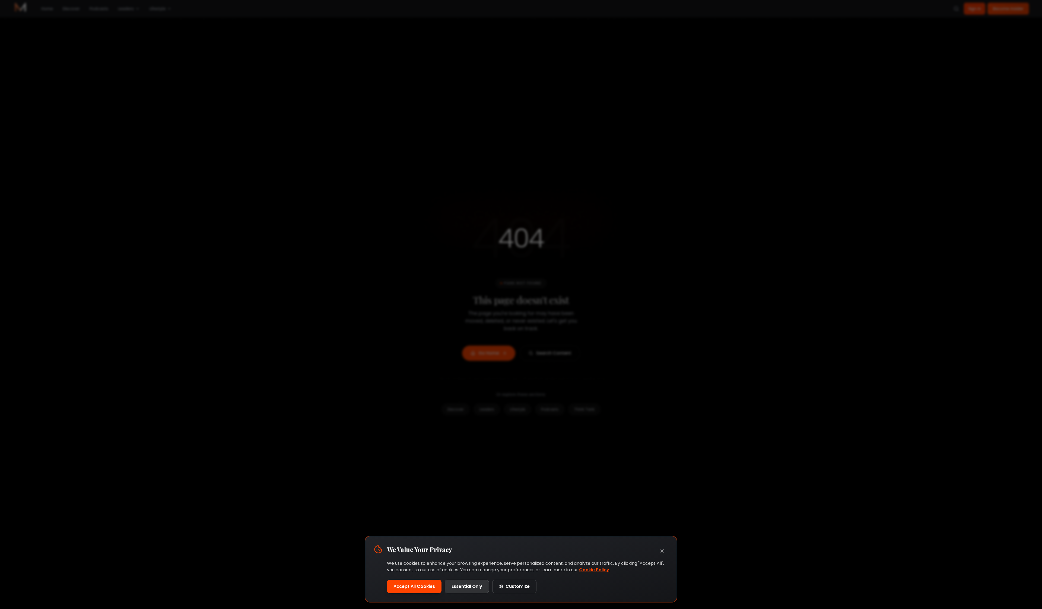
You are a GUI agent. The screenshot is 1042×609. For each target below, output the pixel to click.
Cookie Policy (594, 570)
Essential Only (467, 586)
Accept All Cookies (414, 586)
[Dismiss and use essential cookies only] (662, 551)
